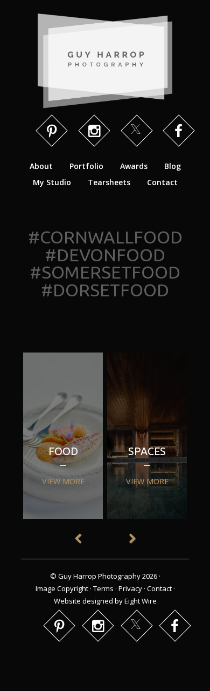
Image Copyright (62, 588)
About (41, 166)
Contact (162, 182)
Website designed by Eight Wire (105, 601)
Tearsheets (109, 182)
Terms (103, 588)
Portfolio (86, 166)
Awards (134, 166)
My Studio (52, 182)
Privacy (130, 588)
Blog (172, 166)
